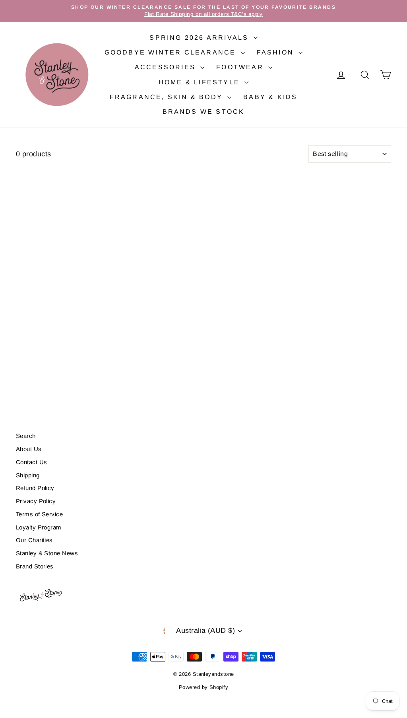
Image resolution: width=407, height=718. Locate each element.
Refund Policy (35, 488)
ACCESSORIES (166, 67)
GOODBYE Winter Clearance (172, 52)
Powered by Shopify (203, 687)
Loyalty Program (39, 527)
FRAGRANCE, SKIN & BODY (168, 96)
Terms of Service (39, 514)
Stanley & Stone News (47, 553)
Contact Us (31, 462)
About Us (29, 449)
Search (26, 435)
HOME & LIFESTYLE (200, 82)
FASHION (277, 52)
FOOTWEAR (241, 67)
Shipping (28, 475)
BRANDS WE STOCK (204, 111)
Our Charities (34, 540)
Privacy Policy (36, 501)
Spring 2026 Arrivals (200, 37)
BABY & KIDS (270, 96)
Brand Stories (35, 566)
